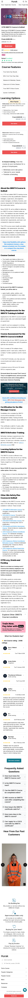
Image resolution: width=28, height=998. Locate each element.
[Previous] (3, 865)
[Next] (25, 865)
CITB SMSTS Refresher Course (12, 509)
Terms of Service (9, 993)
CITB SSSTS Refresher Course (12, 520)
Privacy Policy (19, 993)
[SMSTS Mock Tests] (14, 388)
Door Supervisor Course (8, 5)
